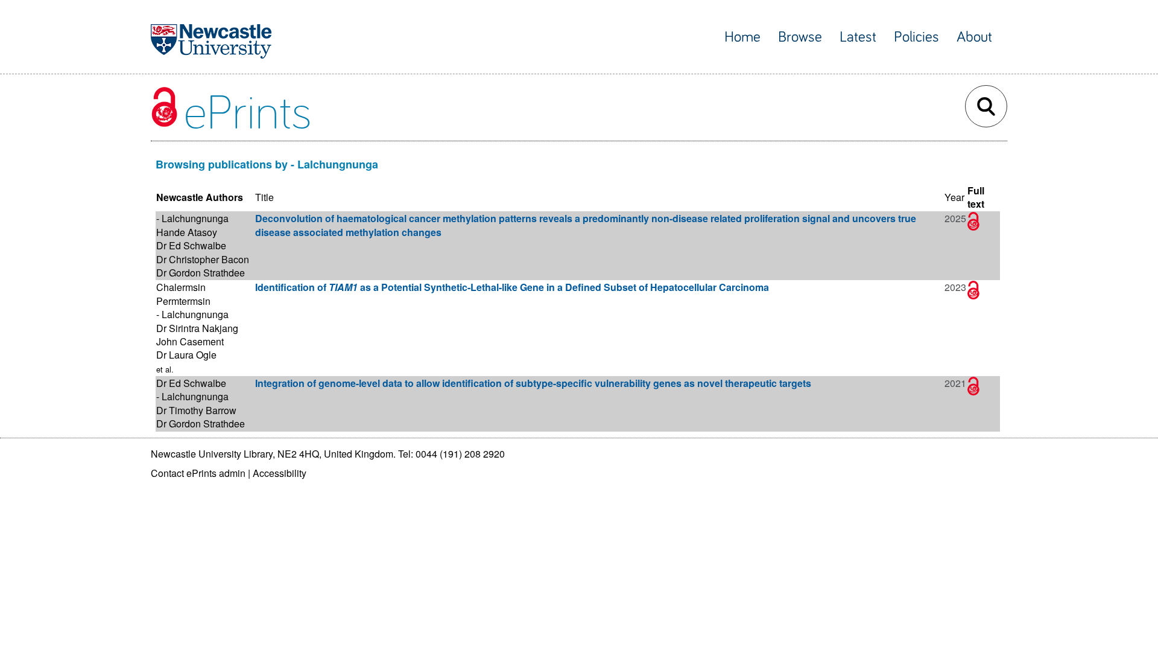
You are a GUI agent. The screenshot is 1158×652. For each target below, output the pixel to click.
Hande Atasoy (186, 232)
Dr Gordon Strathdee (200, 273)
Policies (916, 37)
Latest (858, 37)
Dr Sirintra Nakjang (197, 328)
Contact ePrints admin (198, 473)
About (974, 37)
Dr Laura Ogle (186, 355)
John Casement (190, 341)
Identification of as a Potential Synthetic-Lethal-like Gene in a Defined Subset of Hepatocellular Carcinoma (512, 287)
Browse (800, 37)
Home (742, 37)
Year (954, 197)
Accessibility (279, 473)
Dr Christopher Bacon (202, 259)
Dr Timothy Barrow (196, 410)
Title (264, 197)
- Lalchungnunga (192, 218)
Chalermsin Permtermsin (183, 293)
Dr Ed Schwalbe (191, 245)
